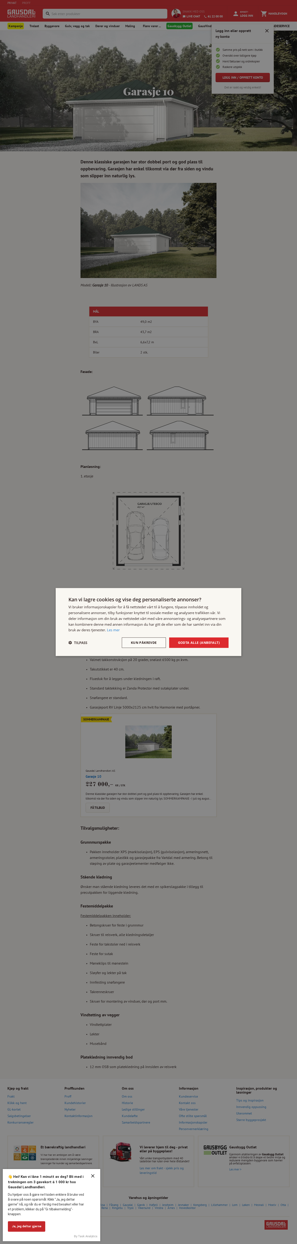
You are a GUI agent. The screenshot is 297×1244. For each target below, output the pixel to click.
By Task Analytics (85, 1236)
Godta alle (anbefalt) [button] (199, 642)
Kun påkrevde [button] (144, 642)
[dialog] (148, 622)
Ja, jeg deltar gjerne (26, 1226)
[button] (77, 642)
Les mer (113, 630)
